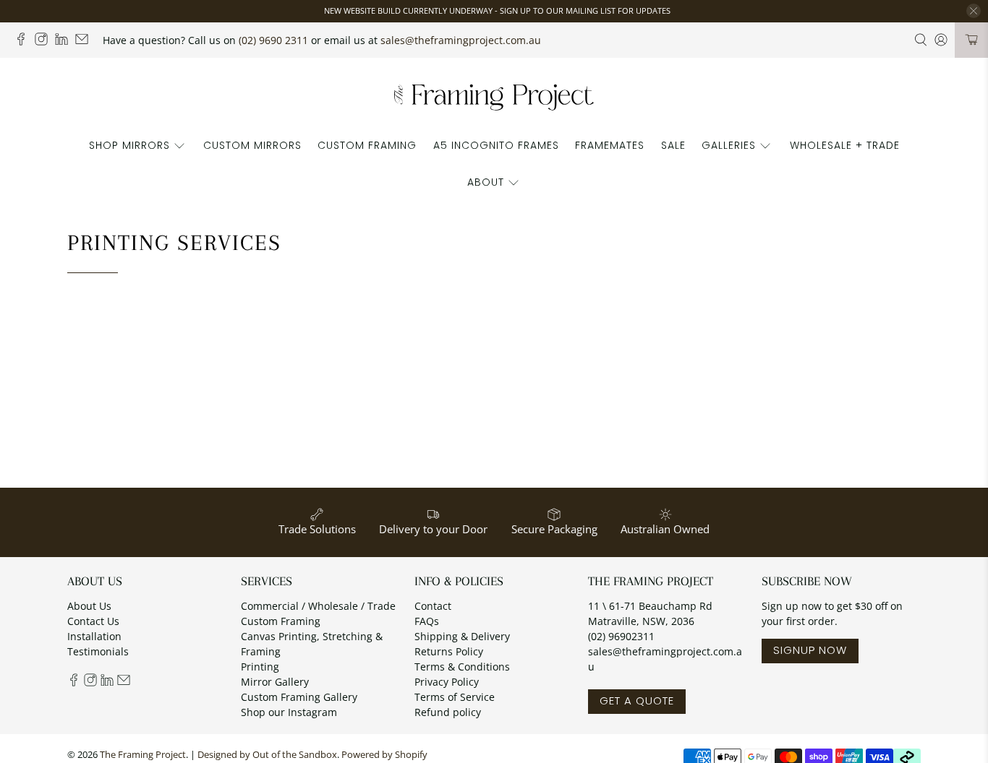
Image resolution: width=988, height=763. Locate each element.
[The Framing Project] (494, 96)
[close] (973, 11)
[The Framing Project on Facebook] (24, 41)
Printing (260, 666)
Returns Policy (448, 651)
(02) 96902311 (621, 636)
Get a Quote (637, 700)
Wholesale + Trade (845, 145)
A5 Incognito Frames (496, 145)
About (485, 182)
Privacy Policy (446, 682)
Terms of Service (454, 697)
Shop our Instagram (289, 712)
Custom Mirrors (252, 145)
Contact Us (93, 621)
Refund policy (447, 712)
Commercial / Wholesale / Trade (318, 606)
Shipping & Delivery (462, 636)
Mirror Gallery (275, 682)
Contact (432, 606)
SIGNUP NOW (810, 650)
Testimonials (98, 651)
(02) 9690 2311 (273, 40)
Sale (673, 145)
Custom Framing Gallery (299, 697)
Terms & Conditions (462, 666)
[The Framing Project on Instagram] (45, 41)
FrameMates (609, 145)
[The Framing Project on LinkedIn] (65, 41)
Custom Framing (367, 145)
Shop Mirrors (129, 145)
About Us (89, 606)
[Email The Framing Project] (85, 41)
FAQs (426, 621)
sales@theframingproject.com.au (460, 40)
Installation (94, 636)
